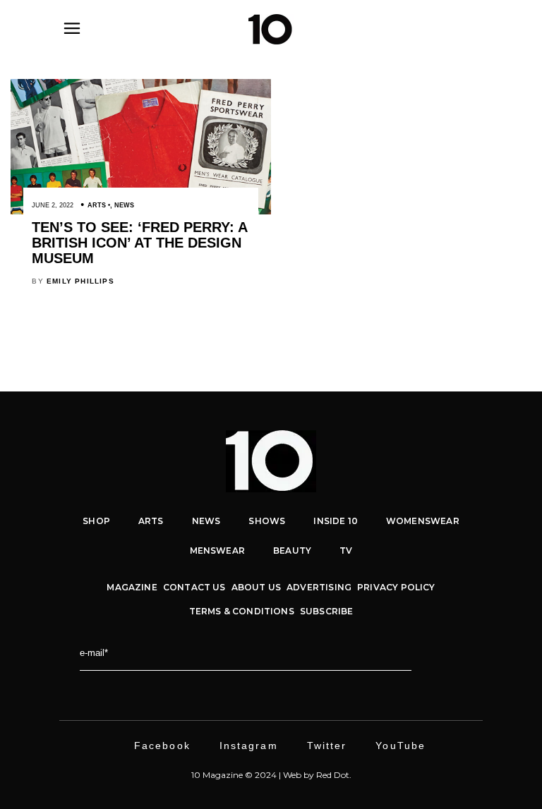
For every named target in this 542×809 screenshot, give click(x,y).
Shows (266, 521)
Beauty (292, 550)
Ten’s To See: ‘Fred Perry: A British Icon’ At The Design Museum (139, 242)
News (124, 205)
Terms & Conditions (241, 611)
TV (345, 550)
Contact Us (194, 587)
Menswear (217, 550)
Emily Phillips (80, 281)
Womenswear (422, 521)
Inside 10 (335, 521)
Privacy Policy (396, 587)
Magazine (132, 587)
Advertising (319, 587)
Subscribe (327, 611)
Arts (97, 205)
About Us (256, 587)
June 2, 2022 (52, 205)
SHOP (96, 521)
